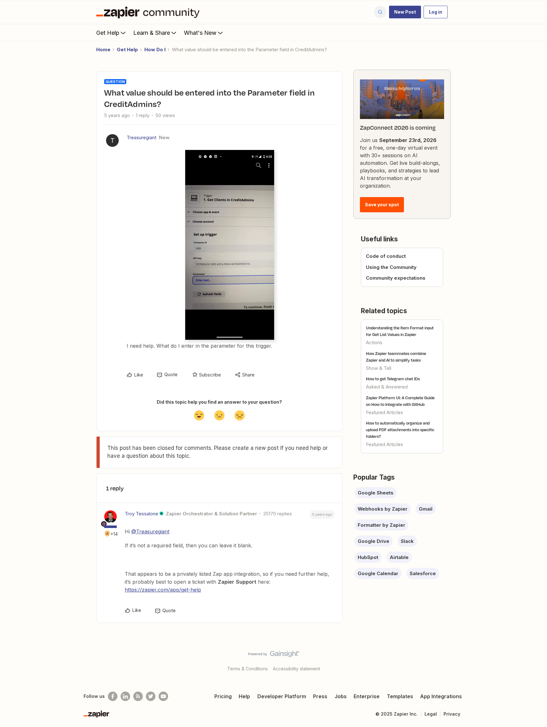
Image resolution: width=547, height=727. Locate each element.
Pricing (223, 696)
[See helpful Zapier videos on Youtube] (163, 696)
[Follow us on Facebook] (112, 696)
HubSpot (368, 557)
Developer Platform (281, 696)
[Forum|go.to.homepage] (149, 12)
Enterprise (367, 696)
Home (103, 50)
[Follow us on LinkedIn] (125, 696)
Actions (374, 342)
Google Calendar (378, 573)
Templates (400, 696)
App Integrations (441, 696)
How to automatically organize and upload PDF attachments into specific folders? (400, 429)
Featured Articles (384, 412)
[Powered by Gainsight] (273, 655)
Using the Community (391, 267)
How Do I (155, 50)
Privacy (451, 714)
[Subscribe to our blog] (138, 696)
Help (244, 696)
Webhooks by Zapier (382, 509)
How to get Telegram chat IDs (393, 379)
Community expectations (395, 278)
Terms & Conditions (247, 668)
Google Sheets (375, 493)
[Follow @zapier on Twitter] (150, 696)
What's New (200, 32)
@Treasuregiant (150, 531)
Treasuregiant (141, 137)
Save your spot (382, 204)
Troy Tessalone (141, 514)
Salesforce (423, 573)
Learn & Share (151, 32)
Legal (430, 714)
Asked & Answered (387, 387)
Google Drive (373, 541)
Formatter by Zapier (381, 525)
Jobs (341, 696)
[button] (405, 12)
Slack (407, 541)
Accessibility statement (296, 668)
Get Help (107, 32)
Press (320, 696)
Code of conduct (386, 256)
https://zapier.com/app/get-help (163, 590)
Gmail (425, 509)
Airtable (399, 557)
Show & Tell (378, 368)
